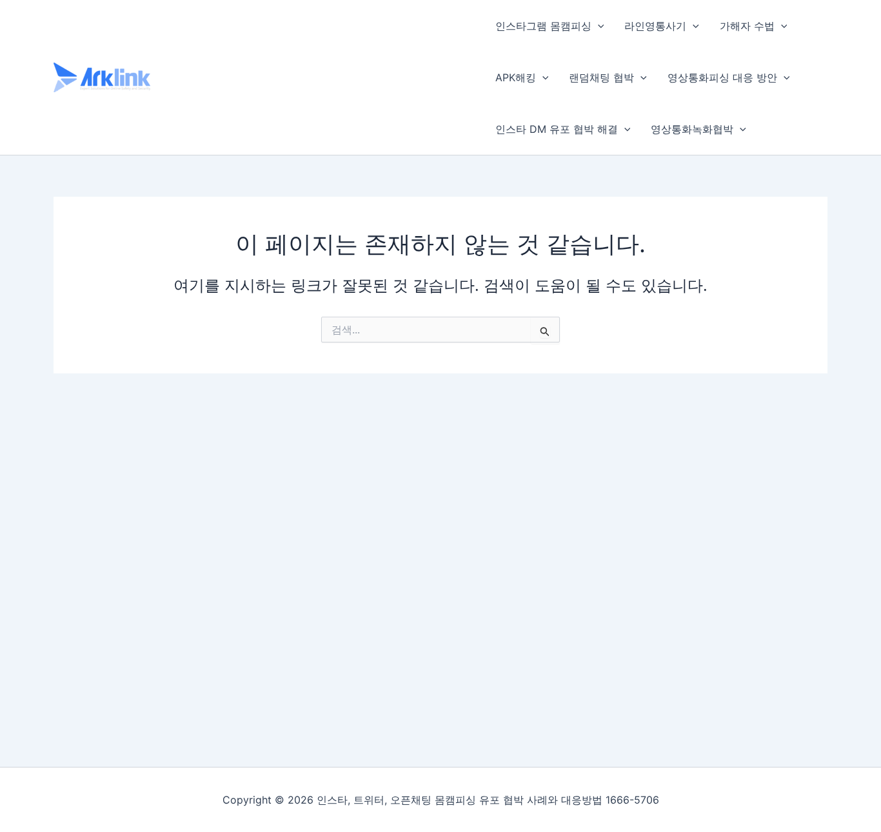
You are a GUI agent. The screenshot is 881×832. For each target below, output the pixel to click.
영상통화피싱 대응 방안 (722, 77)
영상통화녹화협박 (692, 129)
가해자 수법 (747, 25)
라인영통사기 (655, 25)
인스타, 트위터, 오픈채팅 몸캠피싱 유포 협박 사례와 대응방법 (310, 77)
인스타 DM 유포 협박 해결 (556, 129)
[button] (597, 26)
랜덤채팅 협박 (601, 77)
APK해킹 (515, 77)
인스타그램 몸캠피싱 (543, 25)
